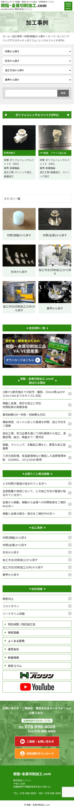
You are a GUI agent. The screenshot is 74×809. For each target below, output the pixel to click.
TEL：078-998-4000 (24, 793)
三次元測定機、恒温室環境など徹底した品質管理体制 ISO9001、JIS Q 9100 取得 (34, 457)
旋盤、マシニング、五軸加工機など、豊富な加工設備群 (34, 446)
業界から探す (11, 575)
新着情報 (13, 657)
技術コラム (15, 666)
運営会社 (13, 649)
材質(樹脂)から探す (15, 537)
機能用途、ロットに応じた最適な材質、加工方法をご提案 (34, 424)
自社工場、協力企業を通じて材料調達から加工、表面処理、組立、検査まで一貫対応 (34, 435)
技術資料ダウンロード (40, 753)
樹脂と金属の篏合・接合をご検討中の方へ (29, 513)
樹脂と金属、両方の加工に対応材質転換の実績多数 (22, 405)
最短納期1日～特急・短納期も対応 (24, 414)
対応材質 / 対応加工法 (21, 624)
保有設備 (13, 632)
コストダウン (11, 606)
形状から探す (11, 552)
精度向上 (8, 599)
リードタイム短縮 (14, 613)
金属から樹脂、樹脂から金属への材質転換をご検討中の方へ (34, 504)
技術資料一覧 (37, 328)
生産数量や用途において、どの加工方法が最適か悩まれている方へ (34, 493)
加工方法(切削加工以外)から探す (23, 567)
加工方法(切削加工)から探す (20, 560)
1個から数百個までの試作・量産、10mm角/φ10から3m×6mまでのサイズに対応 (34, 394)
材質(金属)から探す (15, 545)
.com (24, 5)
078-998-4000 (37, 726)
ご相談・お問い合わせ (40, 741)
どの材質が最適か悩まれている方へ (25, 483)
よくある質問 (16, 641)
